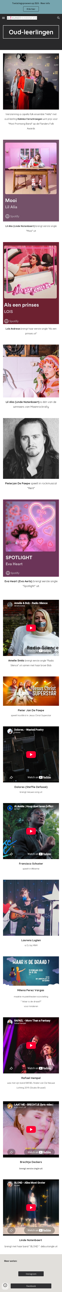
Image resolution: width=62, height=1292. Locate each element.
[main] (31, 32)
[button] (3, 18)
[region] (31, 7)
